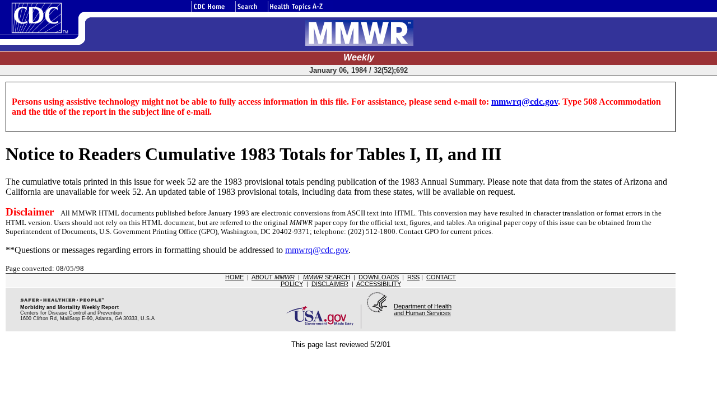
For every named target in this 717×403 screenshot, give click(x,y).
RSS (413, 277)
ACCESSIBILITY (378, 283)
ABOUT (273, 277)
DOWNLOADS (378, 277)
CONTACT (441, 277)
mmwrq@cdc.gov (524, 101)
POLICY (292, 283)
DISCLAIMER (329, 283)
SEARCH (326, 277)
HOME (234, 277)
